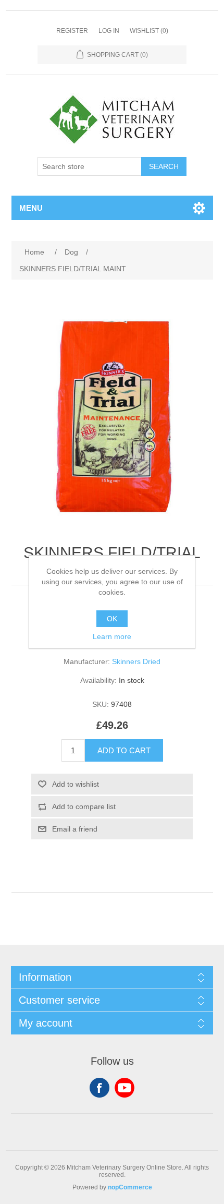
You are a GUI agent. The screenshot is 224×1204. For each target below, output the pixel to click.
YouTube (124, 1088)
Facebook (99, 1088)
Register (72, 30)
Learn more (112, 636)
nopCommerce (130, 1187)
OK (112, 619)
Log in (108, 30)
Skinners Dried (136, 661)
